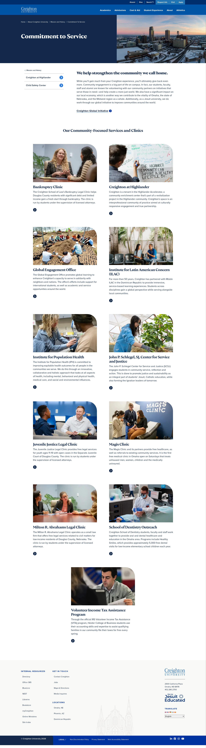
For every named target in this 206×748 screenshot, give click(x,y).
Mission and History (58, 22)
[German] (171, 712)
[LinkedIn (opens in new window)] (171, 739)
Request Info (162, 2)
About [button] (170, 10)
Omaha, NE (58, 707)
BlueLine (26, 688)
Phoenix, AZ (59, 713)
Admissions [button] (120, 10)
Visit (173, 2)
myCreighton (27, 710)
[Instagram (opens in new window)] (179, 739)
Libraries (26, 699)
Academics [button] (105, 10)
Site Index (26, 722)
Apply (181, 2)
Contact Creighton (61, 676)
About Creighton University (38, 22)
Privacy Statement (98, 739)
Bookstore (26, 705)
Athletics (180, 10)
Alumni (132, 2)
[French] (168, 712)
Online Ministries (29, 716)
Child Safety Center (36, 85)
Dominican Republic (62, 719)
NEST (24, 693)
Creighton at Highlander (38, 77)
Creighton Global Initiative (92, 111)
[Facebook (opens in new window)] (175, 739)
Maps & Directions (61, 688)
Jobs (56, 682)
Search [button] (149, 2)
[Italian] (173, 712)
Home (23, 22)
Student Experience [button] (153, 10)
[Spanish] (175, 712)
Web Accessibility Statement (118, 739)
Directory (26, 676)
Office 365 (26, 682)
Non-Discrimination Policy (79, 739)
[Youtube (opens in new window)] (183, 739)
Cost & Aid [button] (135, 10)
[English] (166, 712)
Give (141, 2)
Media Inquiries (60, 693)
